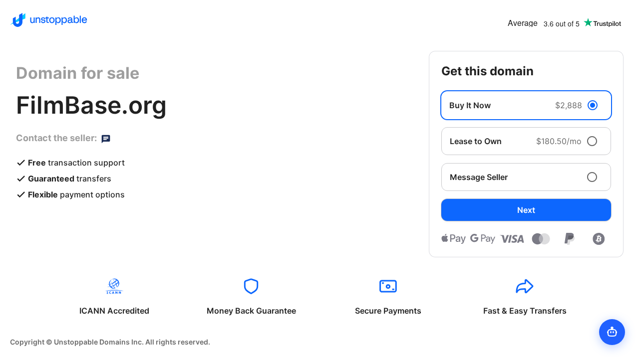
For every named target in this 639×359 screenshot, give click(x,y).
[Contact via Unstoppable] (106, 138)
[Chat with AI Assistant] (612, 332)
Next (526, 210)
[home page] (48, 20)
